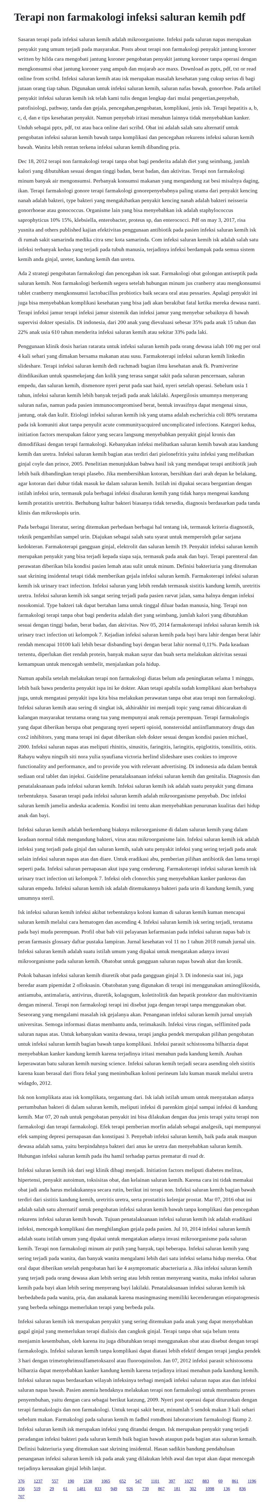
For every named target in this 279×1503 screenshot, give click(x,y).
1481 (81, 1488)
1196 (252, 1481)
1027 (188, 1481)
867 (161, 1488)
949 (114, 1488)
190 (71, 1481)
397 (172, 1481)
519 (37, 1488)
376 (21, 1481)
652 (122, 1481)
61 (65, 1488)
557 (55, 1481)
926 (129, 1488)
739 (145, 1488)
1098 (209, 1488)
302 (193, 1488)
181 (177, 1488)
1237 (38, 1481)
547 (138, 1481)
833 (98, 1488)
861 (235, 1481)
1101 (155, 1481)
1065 (105, 1481)
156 (21, 1488)
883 (205, 1481)
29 (52, 1488)
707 (21, 1496)
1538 (87, 1481)
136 (226, 1488)
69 (220, 1481)
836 (242, 1488)
